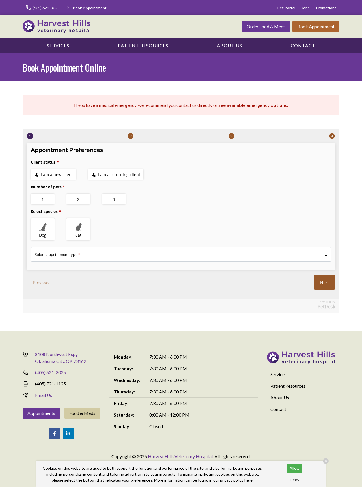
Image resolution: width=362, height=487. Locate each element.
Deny (294, 479)
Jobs (305, 7)
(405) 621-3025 (50, 372)
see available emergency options (252, 105)
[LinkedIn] (68, 433)
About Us (229, 45)
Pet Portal (286, 7)
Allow (294, 468)
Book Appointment (316, 26)
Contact (303, 45)
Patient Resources (143, 45)
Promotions (326, 7)
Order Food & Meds (266, 26)
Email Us (43, 395)
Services (58, 45)
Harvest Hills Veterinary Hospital (180, 456)
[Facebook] (54, 433)
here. (248, 480)
